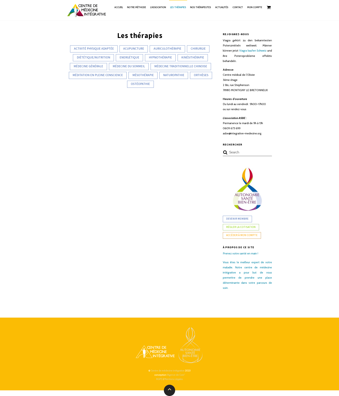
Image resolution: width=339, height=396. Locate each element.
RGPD (159, 379)
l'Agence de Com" (176, 374)
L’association (158, 7)
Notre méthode (136, 7)
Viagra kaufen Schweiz (252, 50)
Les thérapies (178, 7)
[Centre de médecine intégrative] (87, 15)
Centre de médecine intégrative (168, 370)
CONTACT (238, 7)
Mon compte (254, 7)
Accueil (118, 7)
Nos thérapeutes (200, 7)
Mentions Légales (173, 379)
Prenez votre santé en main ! (240, 253)
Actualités (221, 7)
